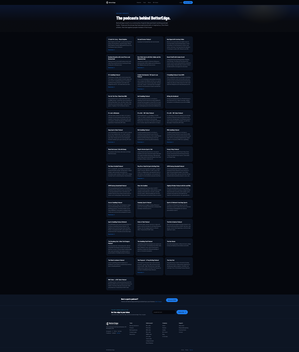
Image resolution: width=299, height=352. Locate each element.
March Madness (149, 343)
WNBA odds (149, 334)
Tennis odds (149, 338)
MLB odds (148, 327)
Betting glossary (133, 330)
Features (139, 2)
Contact (181, 332)
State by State (182, 330)
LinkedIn (114, 333)
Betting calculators (134, 325)
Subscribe (182, 312)
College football (149, 340)
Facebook (108, 333)
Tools (144, 2)
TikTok (115, 331)
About (149, 2)
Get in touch (158, 301)
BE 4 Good (155, 2)
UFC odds (148, 336)
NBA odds (148, 330)
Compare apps (133, 332)
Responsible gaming (183, 327)
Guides (164, 330)
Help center (181, 325)
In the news (165, 336)
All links (118, 333)
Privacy (186, 349)
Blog (163, 334)
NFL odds (148, 325)
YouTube (120, 331)
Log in (180, 2)
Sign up (191, 349)
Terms (182, 349)
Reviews (164, 327)
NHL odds (148, 332)
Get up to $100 (188, 2)
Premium (132, 327)
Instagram (108, 331)
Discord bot (132, 334)
